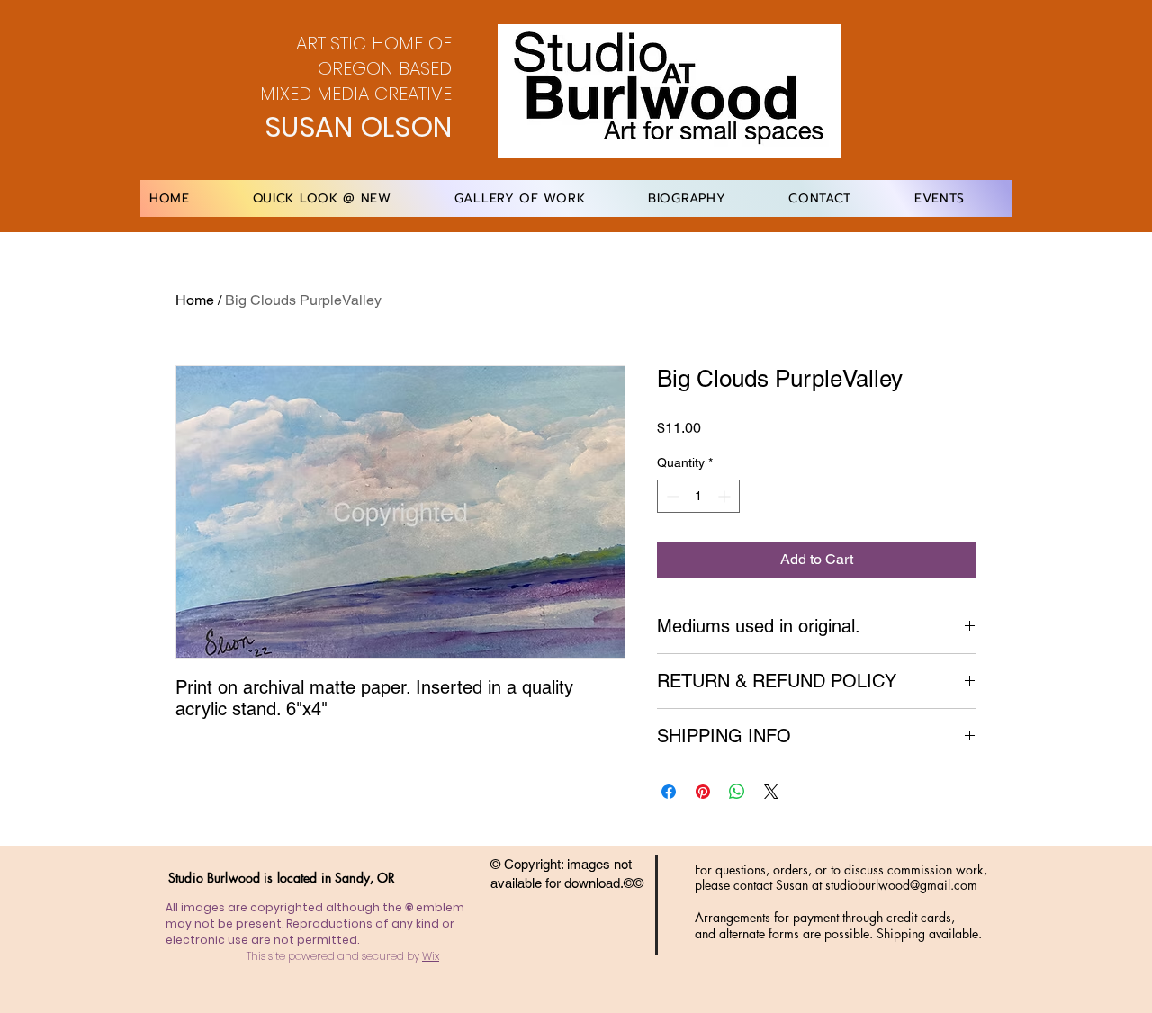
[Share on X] (771, 791)
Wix (430, 956)
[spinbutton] (698, 496)
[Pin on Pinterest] (703, 791)
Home (195, 300)
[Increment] (726, 496)
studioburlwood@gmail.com (901, 884)
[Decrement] (671, 496)
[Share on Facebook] (669, 791)
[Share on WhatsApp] (737, 791)
